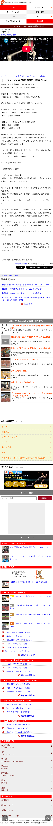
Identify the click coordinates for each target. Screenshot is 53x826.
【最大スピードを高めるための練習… (18, 732)
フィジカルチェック (13, 21)
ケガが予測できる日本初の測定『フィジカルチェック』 (30, 547)
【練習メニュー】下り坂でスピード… (18, 636)
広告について (7, 805)
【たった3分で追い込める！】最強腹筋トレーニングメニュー (25, 285)
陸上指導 (40, 21)
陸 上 (39, 16)
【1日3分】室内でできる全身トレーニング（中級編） (22, 289)
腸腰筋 (3, 35)
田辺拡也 (8, 774)
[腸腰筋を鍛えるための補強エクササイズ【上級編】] (26, 340)
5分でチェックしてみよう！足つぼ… (18, 651)
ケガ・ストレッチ (13, 12)
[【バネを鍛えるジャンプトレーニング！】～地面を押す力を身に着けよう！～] (26, 397)
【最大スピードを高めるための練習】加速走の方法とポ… (30, 615)
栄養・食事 (40, 12)
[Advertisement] (26, 68)
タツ (8, 753)
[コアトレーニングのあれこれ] (26, 385)
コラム (13, 16)
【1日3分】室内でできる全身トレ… (18, 644)
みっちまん (7, 746)
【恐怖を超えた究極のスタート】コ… (18, 728)
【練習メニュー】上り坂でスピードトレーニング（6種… (30, 625)
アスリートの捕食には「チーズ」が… (18, 704)
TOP (13, 7)
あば (5, 788)
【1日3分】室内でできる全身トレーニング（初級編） (22, 293)
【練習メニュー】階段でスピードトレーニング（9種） (30, 597)
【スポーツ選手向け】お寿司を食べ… (18, 712)
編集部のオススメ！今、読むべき (20, 574)
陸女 (4, 781)
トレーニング (40, 7)
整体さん (5, 767)
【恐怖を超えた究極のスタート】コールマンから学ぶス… (30, 606)
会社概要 (5, 800)
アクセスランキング (10, 816)
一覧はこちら (26, 426)
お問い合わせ (7, 810)
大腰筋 (9, 35)
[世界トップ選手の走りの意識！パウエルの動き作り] (26, 351)
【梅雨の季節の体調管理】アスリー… (18, 692)
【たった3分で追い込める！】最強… (18, 632)
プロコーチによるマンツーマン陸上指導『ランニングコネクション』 (30, 557)
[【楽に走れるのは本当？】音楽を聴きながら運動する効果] (26, 329)
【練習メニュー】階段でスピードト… (18, 724)
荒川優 (12, 760)
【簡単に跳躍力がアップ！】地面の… (18, 640)
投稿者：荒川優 (21, 264)
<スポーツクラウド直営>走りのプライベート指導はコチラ (26, 76)
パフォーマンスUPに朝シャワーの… (18, 708)
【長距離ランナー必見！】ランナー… (18, 671)
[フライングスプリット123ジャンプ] (26, 363)
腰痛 (14, 35)
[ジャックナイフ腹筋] (26, 374)
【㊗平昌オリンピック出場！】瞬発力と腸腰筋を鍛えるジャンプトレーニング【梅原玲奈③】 (26, 299)
